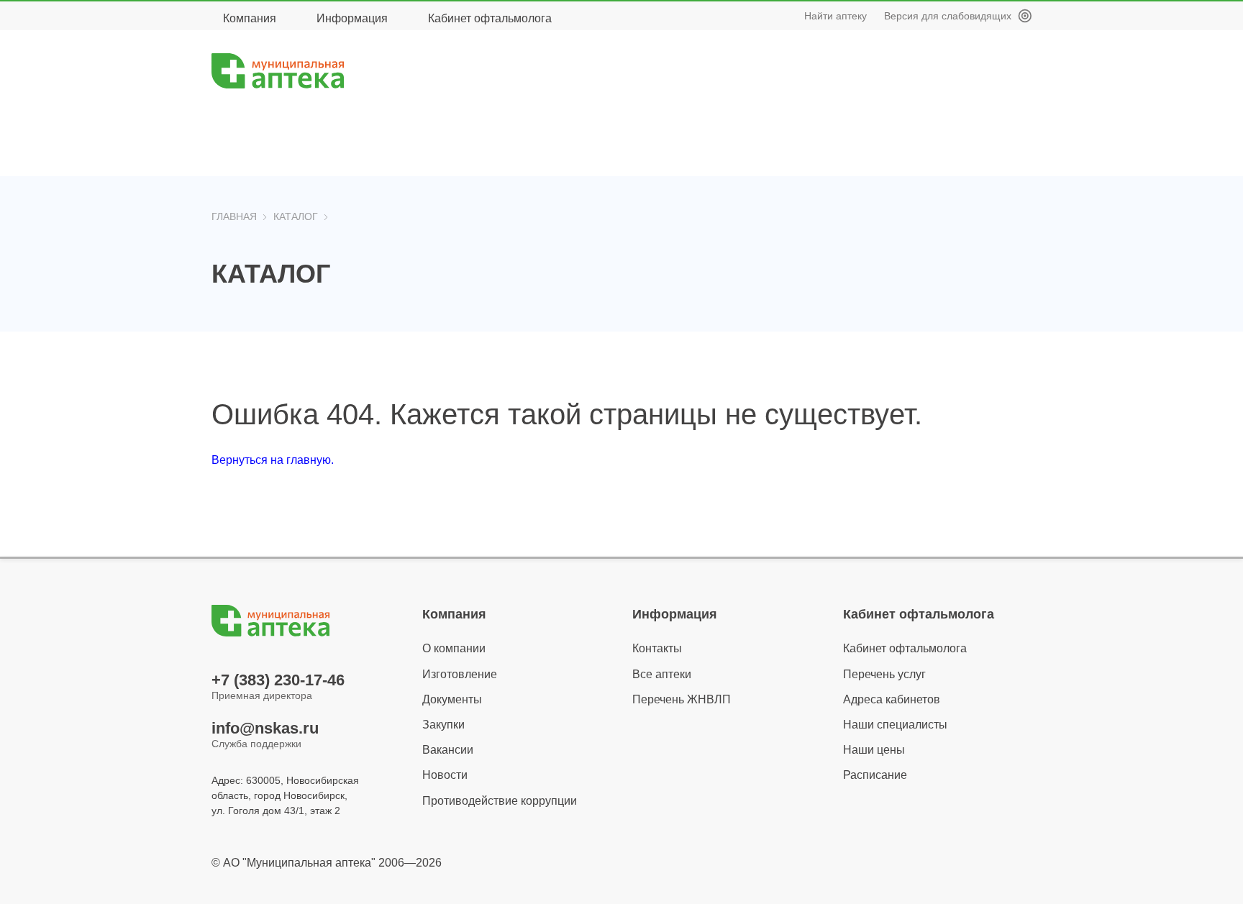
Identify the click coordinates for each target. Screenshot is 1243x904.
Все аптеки (661, 674)
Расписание (875, 775)
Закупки (443, 724)
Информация (352, 18)
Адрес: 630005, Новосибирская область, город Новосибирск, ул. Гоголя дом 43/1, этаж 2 (285, 795)
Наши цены (874, 750)
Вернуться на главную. (272, 460)
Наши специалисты (895, 724)
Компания (249, 18)
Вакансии (447, 750)
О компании (454, 648)
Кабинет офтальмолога (490, 18)
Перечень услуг (884, 674)
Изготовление (459, 674)
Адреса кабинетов (891, 699)
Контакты (657, 648)
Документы (452, 699)
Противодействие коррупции (499, 801)
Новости (445, 775)
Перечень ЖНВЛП (681, 699)
